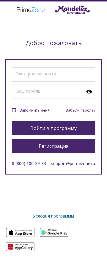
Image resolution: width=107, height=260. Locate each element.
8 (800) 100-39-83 (29, 163)
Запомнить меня (35, 110)
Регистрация (53, 146)
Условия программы (53, 216)
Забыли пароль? (80, 110)
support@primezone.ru (73, 163)
